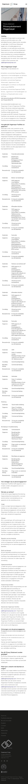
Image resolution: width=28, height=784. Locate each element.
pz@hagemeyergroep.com (8, 62)
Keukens (3, 723)
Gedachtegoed (15, 778)
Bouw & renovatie (6, 720)
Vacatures (4, 733)
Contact (3, 725)
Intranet (3, 735)
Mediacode (3, 780)
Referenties (4, 730)
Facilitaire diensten (6, 718)
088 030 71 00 (5, 757)
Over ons (3, 715)
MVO (2, 728)
